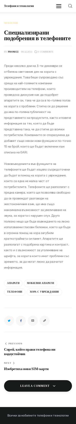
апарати (13, 283)
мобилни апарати (40, 283)
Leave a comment (35, 386)
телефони (14, 291)
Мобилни (11, 23)
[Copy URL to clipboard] (45, 321)
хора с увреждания (44, 291)
